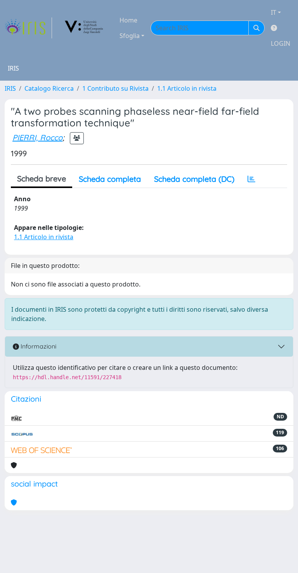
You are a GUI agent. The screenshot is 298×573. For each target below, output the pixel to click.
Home (128, 20)
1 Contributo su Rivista (115, 88)
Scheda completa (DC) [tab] (194, 179)
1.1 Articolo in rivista (187, 88)
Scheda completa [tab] (110, 179)
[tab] (251, 179)
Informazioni (37, 346)
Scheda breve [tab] (41, 178)
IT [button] (273, 12)
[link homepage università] (84, 27)
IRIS (10, 88)
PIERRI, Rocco (37, 137)
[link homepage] (28, 27)
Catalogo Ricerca (49, 88)
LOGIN (280, 43)
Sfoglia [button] (130, 35)
